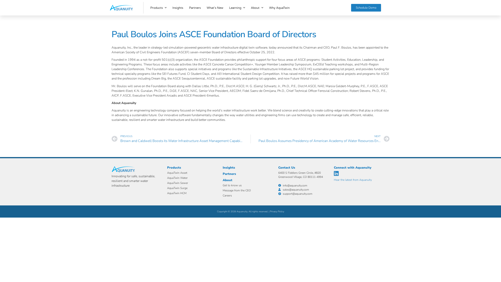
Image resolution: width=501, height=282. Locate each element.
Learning (235, 8)
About (255, 8)
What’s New (215, 8)
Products (156, 8)
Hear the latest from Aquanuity (353, 180)
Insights (177, 8)
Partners (195, 8)
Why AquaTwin (279, 8)
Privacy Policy (277, 211)
